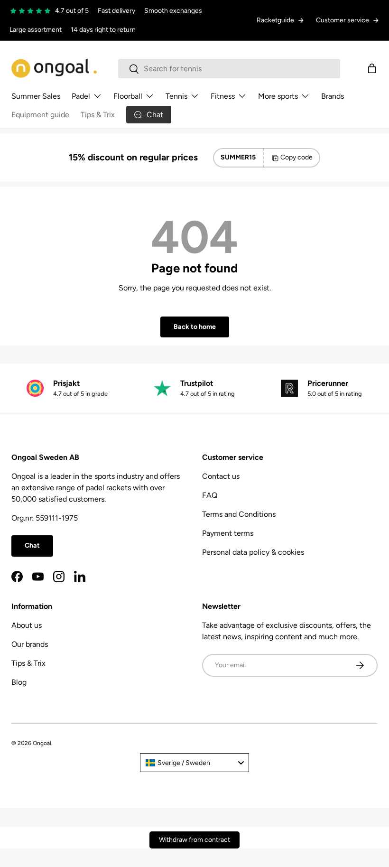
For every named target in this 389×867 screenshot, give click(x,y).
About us (26, 625)
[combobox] (229, 68)
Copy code (296, 157)
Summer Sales (35, 96)
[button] (371, 68)
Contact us (221, 476)
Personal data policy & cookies (253, 552)
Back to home (195, 327)
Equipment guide (40, 114)
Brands (332, 96)
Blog (19, 682)
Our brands (29, 644)
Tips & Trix (98, 114)
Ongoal (42, 743)
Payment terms (227, 533)
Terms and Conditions (239, 514)
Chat (32, 545)
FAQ (209, 495)
